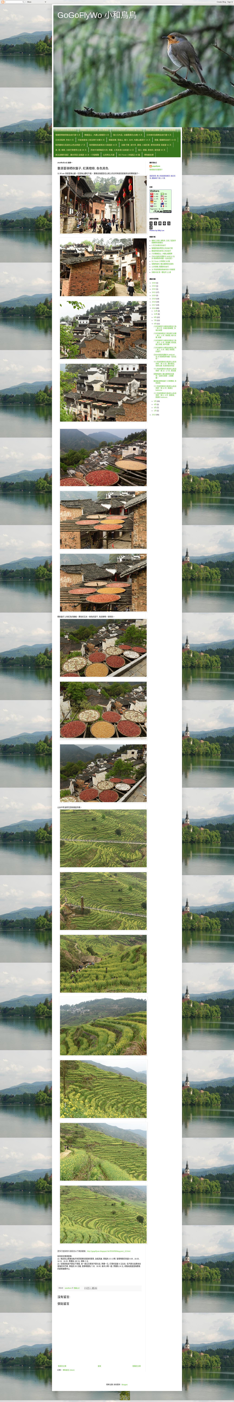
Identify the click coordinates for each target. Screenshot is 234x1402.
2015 (154, 415)
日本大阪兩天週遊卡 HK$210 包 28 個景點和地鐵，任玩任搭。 (163, 257)
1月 (155, 411)
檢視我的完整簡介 (156, 170)
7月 (155, 320)
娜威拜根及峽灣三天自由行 (161, 251)
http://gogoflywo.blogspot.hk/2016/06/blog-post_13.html (108, 1251)
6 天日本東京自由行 (159, 245)
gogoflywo (156, 166)
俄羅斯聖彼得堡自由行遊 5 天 (67, 135)
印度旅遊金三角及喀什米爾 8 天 (91, 140)
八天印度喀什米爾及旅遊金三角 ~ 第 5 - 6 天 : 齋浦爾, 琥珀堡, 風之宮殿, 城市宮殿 (165, 342)
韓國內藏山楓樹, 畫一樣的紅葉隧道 (161, 130)
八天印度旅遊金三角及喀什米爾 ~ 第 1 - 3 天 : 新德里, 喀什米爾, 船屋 (165, 335)
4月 (155, 404)
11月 (156, 311)
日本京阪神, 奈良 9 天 (64, 140)
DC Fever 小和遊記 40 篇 (129, 155)
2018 (154, 302)
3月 (155, 408)
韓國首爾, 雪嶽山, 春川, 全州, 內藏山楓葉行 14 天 (129, 140)
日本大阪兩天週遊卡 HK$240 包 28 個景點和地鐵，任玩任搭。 (165, 357)
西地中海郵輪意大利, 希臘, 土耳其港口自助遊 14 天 (112, 150)
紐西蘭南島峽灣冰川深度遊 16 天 (103, 145)
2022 (154, 289)
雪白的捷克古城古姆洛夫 (65, 130)
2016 (154, 308)
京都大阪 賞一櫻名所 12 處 (161, 272)
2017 (154, 305)
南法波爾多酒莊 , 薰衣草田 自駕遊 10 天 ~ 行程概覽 (77, 155)
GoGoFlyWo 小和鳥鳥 (97, 15)
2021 (154, 292)
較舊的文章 (137, 1366)
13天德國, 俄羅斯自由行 (160, 267)
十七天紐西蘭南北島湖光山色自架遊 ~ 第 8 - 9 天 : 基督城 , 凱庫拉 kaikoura (165, 395)
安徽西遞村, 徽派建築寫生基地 (162, 264)
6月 (155, 324)
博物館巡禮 (149, 155)
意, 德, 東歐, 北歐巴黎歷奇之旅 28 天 (71, 150)
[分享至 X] (90, 1288)
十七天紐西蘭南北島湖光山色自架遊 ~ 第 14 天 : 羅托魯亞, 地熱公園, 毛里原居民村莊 (165, 364)
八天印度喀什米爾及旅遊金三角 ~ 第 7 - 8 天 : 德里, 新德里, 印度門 (165, 350)
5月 (155, 401)
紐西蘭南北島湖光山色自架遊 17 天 (70, 145)
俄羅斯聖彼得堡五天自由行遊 (162, 248)
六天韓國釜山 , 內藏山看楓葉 (162, 254)
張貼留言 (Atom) (68, 1370)
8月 (155, 317)
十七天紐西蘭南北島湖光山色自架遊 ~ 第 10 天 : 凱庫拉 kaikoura (165, 388)
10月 (156, 314)
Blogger (124, 1385)
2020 (154, 295)
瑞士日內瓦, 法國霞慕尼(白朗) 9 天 (127, 135)
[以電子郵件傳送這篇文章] (85, 1288)
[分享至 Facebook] (93, 1288)
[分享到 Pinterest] (96, 1288)
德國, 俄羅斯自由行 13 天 (165, 140)
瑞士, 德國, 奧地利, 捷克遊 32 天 (151, 150)
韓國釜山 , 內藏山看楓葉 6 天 (96, 135)
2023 (154, 286)
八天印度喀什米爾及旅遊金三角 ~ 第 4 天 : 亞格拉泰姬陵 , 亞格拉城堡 (165, 328)
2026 (154, 283)
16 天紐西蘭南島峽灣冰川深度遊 (163, 270)
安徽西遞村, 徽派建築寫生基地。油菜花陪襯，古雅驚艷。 (164, 376)
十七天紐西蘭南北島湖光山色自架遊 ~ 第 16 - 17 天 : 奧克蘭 (165, 370)
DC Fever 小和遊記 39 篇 (161, 261)
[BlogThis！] (88, 1288)
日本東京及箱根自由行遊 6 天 (158, 135)
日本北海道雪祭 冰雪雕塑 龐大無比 (127, 130)
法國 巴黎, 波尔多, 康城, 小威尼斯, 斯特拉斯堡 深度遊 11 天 (146, 145)
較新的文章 (62, 1366)
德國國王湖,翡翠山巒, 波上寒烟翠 (94, 130)
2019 (154, 299)
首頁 (99, 1366)
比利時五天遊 (108, 155)
